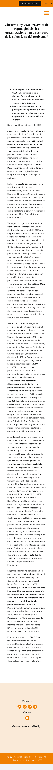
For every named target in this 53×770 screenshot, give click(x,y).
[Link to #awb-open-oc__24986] (46, 13)
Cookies (38, 757)
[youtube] (30, 707)
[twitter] (19, 707)
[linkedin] (35, 707)
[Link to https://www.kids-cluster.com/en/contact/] (27, 718)
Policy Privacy (13, 757)
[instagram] (25, 707)
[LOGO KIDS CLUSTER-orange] (27, 687)
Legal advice (27, 757)
